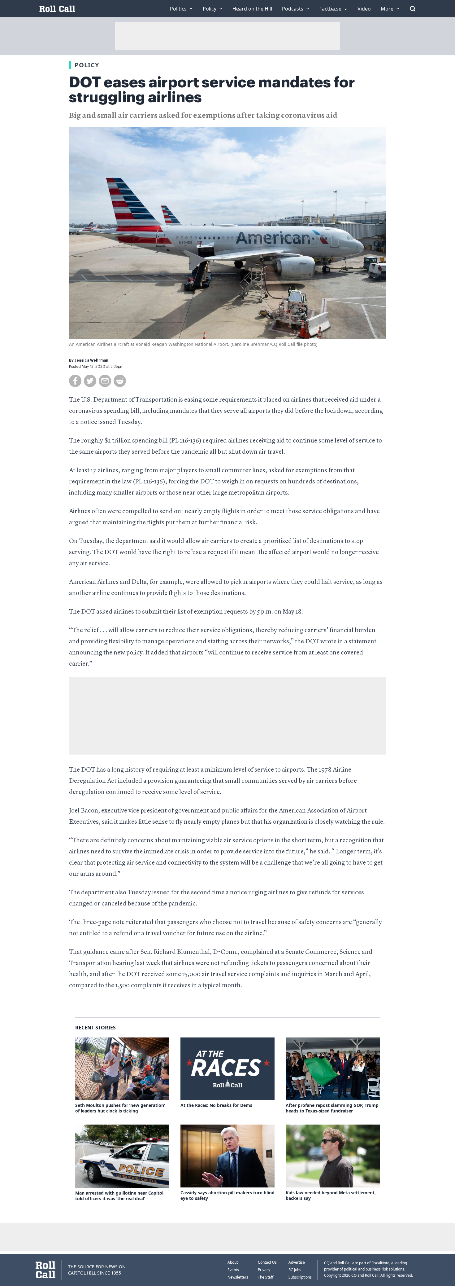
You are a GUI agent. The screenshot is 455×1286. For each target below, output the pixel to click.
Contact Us (267, 1262)
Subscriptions (300, 1277)
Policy (87, 65)
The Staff (265, 1277)
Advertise (296, 1262)
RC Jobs (294, 1269)
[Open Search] (413, 9)
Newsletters (238, 1277)
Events (233, 1269)
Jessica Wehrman (91, 360)
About (233, 1262)
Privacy (264, 1269)
